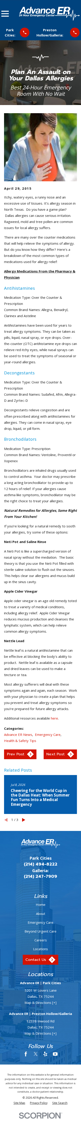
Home (40, 904)
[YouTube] (55, 1054)
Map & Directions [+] (40, 1002)
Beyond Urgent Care (40, 931)
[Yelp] (45, 1054)
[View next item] (24, 820)
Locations (40, 949)
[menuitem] (19, 1103)
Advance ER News (18, 734)
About (40, 913)
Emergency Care (48, 734)
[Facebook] (25, 1054)
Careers (40, 940)
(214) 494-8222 (40, 864)
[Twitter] (35, 1054)
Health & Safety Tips (20, 740)
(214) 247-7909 (40, 876)
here (54, 718)
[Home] (49, 13)
